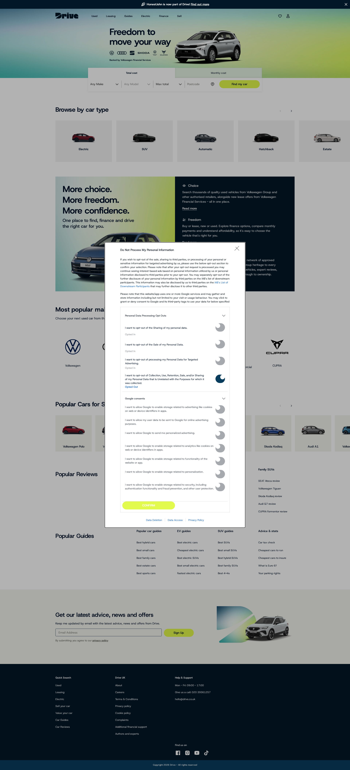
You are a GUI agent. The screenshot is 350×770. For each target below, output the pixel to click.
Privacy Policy (196, 520)
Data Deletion (154, 520)
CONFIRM (148, 505)
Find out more (200, 4)
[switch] (220, 327)
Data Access (175, 520)
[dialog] (175, 385)
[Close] (238, 250)
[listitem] (175, 316)
